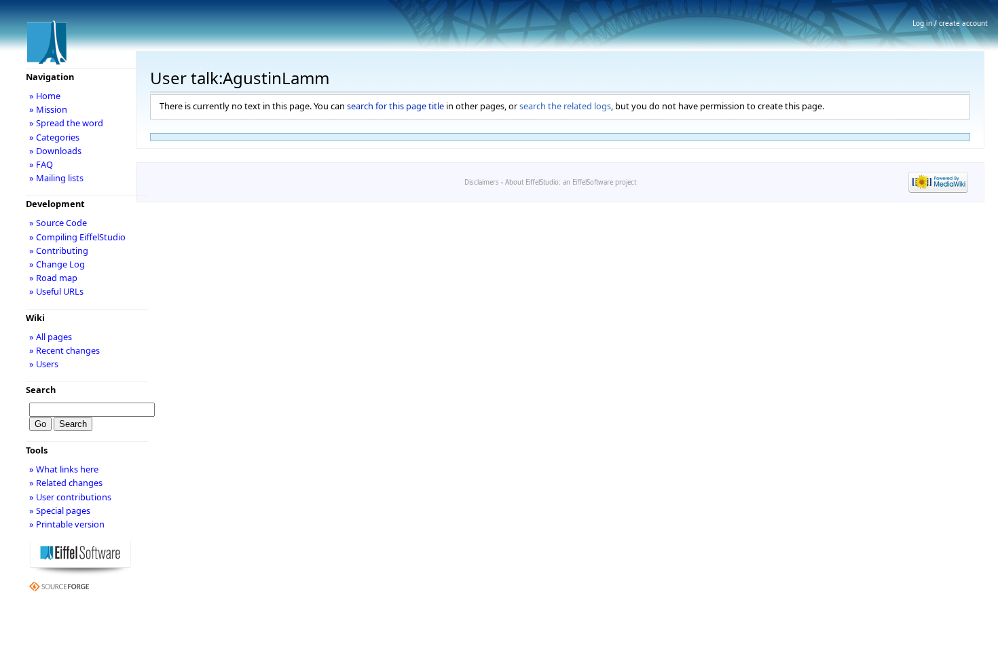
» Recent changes (64, 350)
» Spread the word (66, 123)
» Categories (54, 137)
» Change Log (57, 264)
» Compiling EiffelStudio (77, 237)
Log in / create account (950, 23)
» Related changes (66, 483)
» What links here (63, 469)
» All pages (50, 337)
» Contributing (58, 250)
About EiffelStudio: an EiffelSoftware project (570, 182)
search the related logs (565, 106)
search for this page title (395, 106)
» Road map (53, 278)
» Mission (48, 109)
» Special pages (59, 510)
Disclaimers (481, 182)
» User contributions (70, 497)
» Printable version (67, 524)
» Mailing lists (56, 178)
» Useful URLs (56, 291)
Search (41, 390)
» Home (44, 96)
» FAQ (41, 164)
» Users (43, 364)
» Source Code (58, 223)
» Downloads (55, 151)
